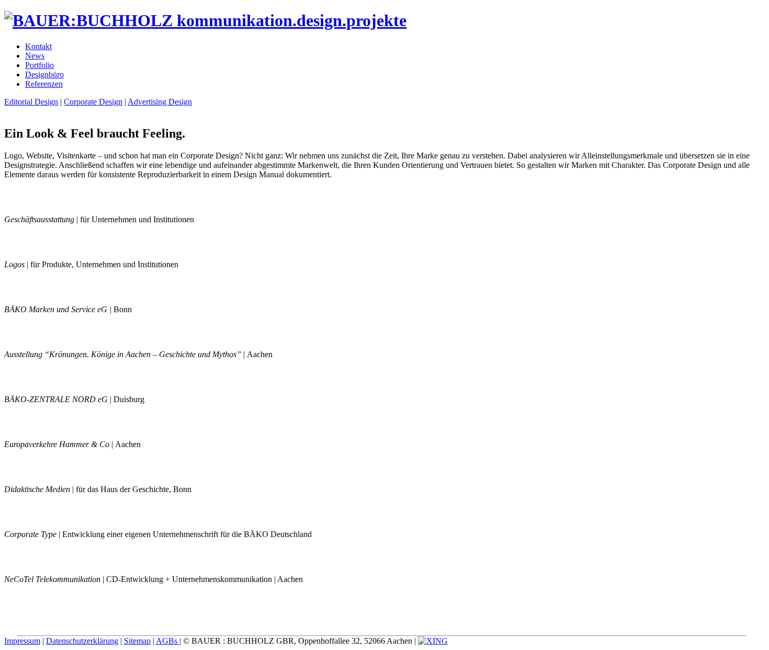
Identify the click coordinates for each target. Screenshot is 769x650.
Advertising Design (160, 101)
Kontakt (38, 46)
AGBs (167, 640)
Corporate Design (93, 101)
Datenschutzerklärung (82, 640)
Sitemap (137, 640)
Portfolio (39, 65)
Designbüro (44, 74)
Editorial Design (31, 101)
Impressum (22, 640)
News (34, 55)
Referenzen (44, 83)
